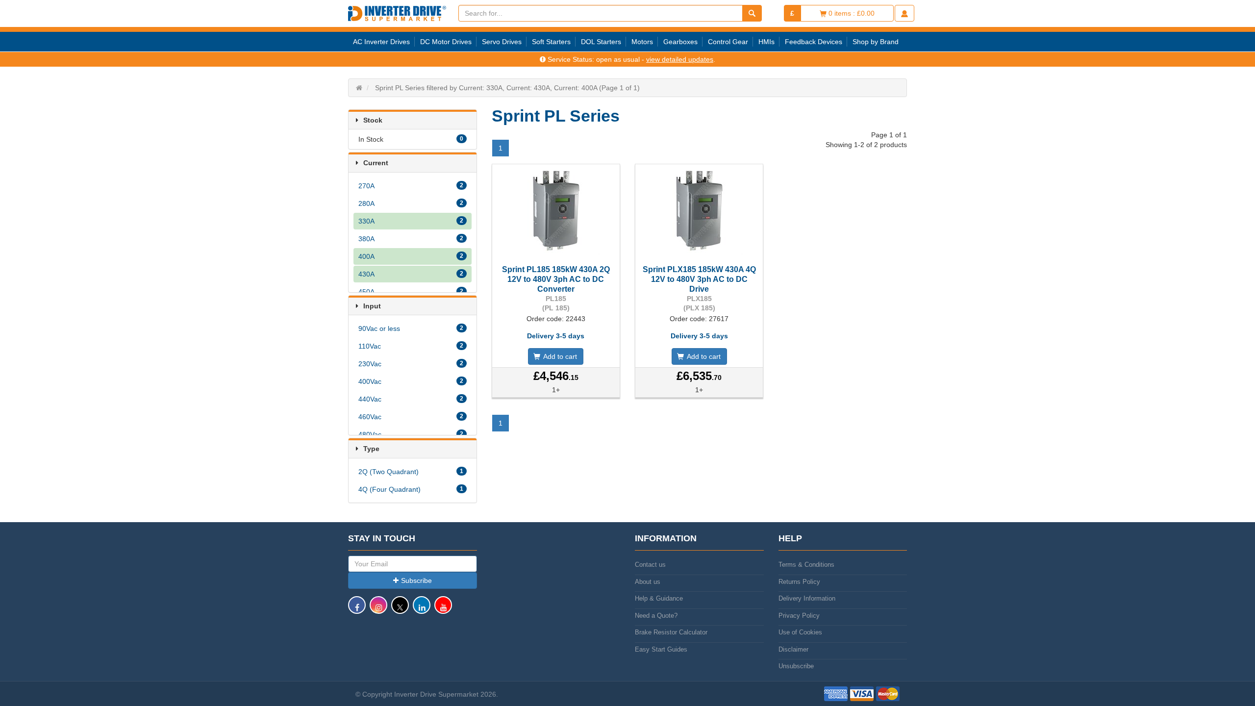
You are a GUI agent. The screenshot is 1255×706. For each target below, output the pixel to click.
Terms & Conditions (806, 564)
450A (410, 292)
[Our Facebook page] (357, 609)
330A (410, 221)
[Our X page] (400, 609)
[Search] (752, 13)
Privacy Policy (799, 615)
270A (410, 186)
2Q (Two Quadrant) (410, 472)
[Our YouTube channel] (443, 609)
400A (410, 256)
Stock (372, 120)
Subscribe (416, 580)
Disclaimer (793, 649)
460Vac (410, 417)
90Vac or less (410, 328)
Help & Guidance (659, 598)
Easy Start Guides (661, 649)
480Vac (410, 434)
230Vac (410, 364)
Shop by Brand (876, 42)
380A (410, 239)
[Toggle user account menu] (904, 13)
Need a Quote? (656, 615)
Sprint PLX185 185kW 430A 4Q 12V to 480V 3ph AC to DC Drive (699, 279)
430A (410, 274)
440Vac (410, 399)
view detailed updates (679, 59)
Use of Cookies (800, 632)
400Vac (410, 381)
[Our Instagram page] (378, 609)
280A (410, 203)
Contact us (650, 564)
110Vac (410, 346)
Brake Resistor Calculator (671, 632)
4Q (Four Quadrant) (410, 489)
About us (647, 581)
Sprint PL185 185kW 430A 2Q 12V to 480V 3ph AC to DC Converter (556, 279)
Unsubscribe (796, 666)
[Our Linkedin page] (421, 609)
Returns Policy (799, 581)
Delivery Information (806, 598)
